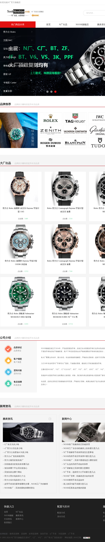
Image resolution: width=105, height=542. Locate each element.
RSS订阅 (77, 538)
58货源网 (62, 534)
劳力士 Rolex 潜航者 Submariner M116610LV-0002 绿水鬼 (21, 315)
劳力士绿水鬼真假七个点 (14, 480)
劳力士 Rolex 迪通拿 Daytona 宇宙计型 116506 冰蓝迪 (21, 262)
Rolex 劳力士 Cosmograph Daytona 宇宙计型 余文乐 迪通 (65, 210)
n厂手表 (53, 534)
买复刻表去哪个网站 (13, 472)
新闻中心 (19, 519)
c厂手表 (71, 534)
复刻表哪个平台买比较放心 (15, 468)
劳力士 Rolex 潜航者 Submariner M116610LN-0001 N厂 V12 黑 (65, 315)
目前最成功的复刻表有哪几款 (16, 464)
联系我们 (8, 523)
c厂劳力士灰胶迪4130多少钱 (16, 452)
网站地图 (68, 538)
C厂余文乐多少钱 (11, 444)
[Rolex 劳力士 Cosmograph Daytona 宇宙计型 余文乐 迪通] (65, 189)
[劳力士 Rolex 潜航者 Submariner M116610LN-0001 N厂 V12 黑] (65, 294)
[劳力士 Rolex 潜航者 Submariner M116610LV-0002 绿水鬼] (21, 294)
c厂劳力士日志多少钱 (13, 448)
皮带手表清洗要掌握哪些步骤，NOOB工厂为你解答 (26, 484)
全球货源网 (33, 534)
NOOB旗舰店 (82, 24)
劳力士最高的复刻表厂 (14, 460)
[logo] (24, 13)
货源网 (24, 534)
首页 (48, 24)
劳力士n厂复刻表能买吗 (14, 456)
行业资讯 (8, 519)
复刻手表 (44, 534)
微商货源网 (14, 534)
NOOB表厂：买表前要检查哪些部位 (19, 488)
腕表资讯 (19, 515)
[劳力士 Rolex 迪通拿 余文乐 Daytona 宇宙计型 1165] (21, 189)
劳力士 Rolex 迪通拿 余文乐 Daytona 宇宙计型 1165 (21, 210)
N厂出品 (63, 24)
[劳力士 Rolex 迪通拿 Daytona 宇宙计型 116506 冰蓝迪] (21, 241)
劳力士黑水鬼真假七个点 (14, 476)
